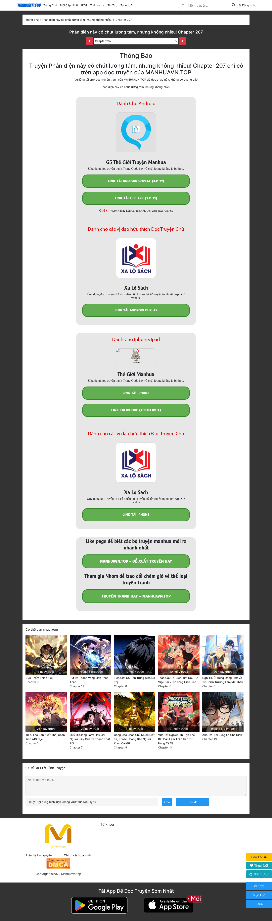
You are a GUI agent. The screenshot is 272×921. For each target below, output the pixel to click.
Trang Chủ (50, 5)
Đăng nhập (248, 5)
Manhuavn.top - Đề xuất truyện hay (136, 561)
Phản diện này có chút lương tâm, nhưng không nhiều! (136, 87)
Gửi (191, 802)
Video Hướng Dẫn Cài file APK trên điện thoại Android (141, 210)
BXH (84, 5)
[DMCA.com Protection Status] (58, 863)
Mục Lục (259, 895)
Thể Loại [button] (96, 5)
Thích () (260, 874)
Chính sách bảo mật (78, 855)
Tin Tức (112, 5)
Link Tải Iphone (136, 393)
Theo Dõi (260, 866)
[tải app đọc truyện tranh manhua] (29, 5)
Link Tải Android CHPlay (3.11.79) (136, 181)
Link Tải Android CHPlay (136, 310)
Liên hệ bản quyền (39, 855)
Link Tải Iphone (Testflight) (136, 410)
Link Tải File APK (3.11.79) (136, 198)
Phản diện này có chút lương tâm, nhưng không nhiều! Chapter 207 (136, 32)
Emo (167, 802)
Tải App (125, 5)
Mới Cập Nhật (70, 5)
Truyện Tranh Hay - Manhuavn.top (136, 596)
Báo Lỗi (257, 857)
